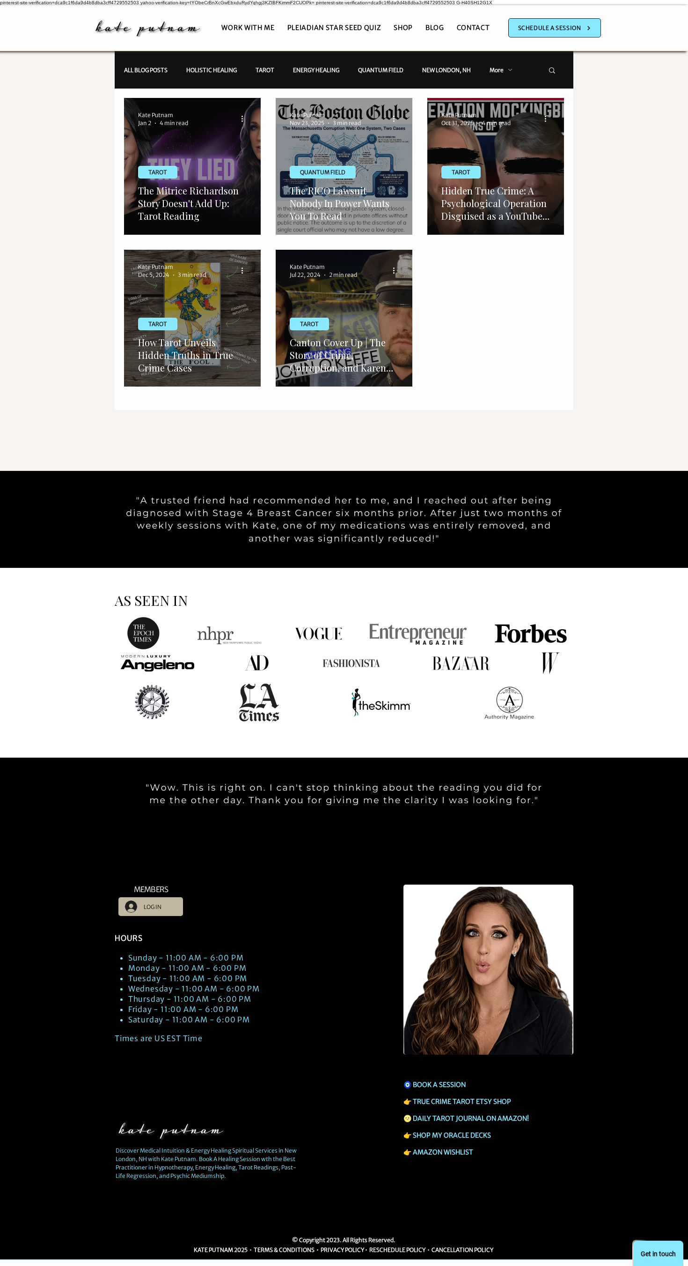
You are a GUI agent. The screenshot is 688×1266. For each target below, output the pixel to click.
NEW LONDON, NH (446, 70)
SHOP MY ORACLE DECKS (452, 1135)
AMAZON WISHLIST (443, 1152)
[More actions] (245, 118)
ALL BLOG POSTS (146, 70)
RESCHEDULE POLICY (397, 1249)
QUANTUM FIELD (380, 70)
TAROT (265, 70)
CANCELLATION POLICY (463, 1249)
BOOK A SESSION (439, 1084)
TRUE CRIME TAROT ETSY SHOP (462, 1101)
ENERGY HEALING (316, 70)
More (497, 70)
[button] (552, 71)
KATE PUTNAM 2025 (221, 1249)
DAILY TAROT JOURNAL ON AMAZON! (471, 1118)
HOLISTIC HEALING (211, 70)
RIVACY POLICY (344, 1249)
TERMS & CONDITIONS (284, 1249)
